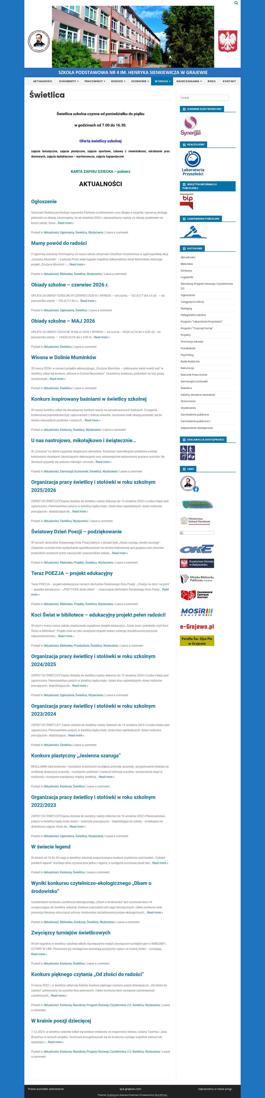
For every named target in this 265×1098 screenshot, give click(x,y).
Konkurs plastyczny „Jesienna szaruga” (76, 756)
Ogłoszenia (67, 232)
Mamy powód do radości (59, 243)
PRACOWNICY (94, 81)
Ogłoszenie (44, 202)
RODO (212, 81)
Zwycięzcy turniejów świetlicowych (71, 933)
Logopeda (187, 277)
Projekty (79, 562)
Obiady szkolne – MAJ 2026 (63, 321)
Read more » (66, 223)
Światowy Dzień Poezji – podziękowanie (76, 532)
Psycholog (187, 355)
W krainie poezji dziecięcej (61, 1021)
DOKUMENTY (67, 81)
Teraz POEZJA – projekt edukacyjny (72, 573)
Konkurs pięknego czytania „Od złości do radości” (87, 974)
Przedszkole (81, 645)
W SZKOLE (161, 81)
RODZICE (117, 81)
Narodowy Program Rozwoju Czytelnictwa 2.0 (102, 1005)
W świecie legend (50, 847)
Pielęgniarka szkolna (193, 315)
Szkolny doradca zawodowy (198, 395)
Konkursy (66, 430)
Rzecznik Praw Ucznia (194, 375)
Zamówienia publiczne (195, 414)
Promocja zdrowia (192, 341)
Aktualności (51, 232)
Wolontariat (188, 401)
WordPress (161, 1095)
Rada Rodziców (190, 361)
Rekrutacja (187, 368)
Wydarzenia (95, 232)
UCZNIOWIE (138, 81)
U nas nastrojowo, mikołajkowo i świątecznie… (83, 440)
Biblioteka (66, 274)
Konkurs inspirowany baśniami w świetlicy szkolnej (89, 399)
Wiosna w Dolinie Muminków (63, 357)
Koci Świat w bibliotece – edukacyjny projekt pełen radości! (98, 615)
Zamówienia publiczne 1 (195, 421)
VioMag (111, 1095)
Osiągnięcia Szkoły (192, 302)
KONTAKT (229, 81)
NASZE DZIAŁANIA (187, 81)
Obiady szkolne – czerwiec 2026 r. (70, 285)
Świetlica (81, 232)
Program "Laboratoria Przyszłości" (201, 321)
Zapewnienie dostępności (197, 428)
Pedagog (186, 308)
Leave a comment (116, 232)
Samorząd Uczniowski (74, 471)
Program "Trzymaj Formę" (197, 328)
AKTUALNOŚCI (42, 81)
